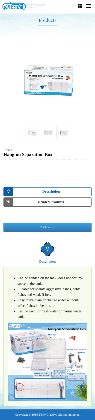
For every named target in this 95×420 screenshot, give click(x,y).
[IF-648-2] (31, 132)
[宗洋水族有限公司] (24, 6)
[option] (47, 79)
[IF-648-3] (63, 132)
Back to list (47, 227)
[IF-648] (47, 132)
